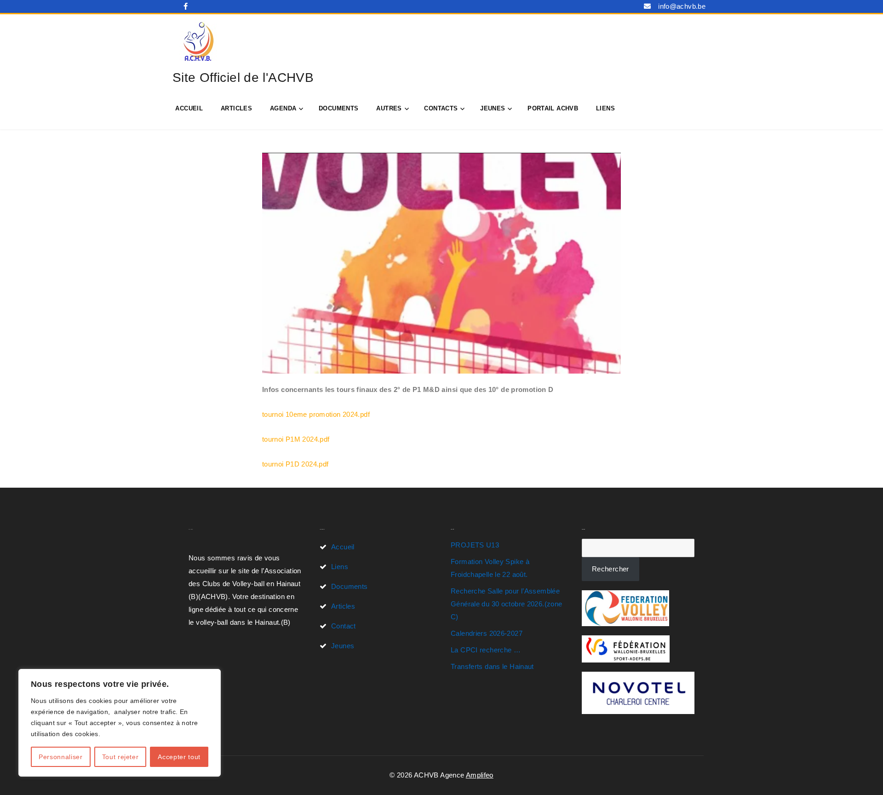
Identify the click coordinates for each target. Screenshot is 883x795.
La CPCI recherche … (486, 650)
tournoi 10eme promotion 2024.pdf (316, 414)
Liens (605, 108)
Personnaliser (61, 756)
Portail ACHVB (553, 108)
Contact (343, 626)
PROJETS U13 (475, 545)
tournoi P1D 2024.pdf (295, 464)
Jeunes (492, 108)
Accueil (189, 108)
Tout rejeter (120, 756)
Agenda (283, 108)
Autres (388, 108)
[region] (119, 723)
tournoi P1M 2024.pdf (296, 439)
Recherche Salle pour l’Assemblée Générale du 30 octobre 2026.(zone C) (506, 604)
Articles (236, 108)
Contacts (441, 108)
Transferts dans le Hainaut (492, 666)
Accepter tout (179, 756)
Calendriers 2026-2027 (486, 633)
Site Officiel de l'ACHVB (243, 77)
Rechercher (610, 569)
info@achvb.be (681, 6)
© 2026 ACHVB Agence (428, 775)
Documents (338, 108)
